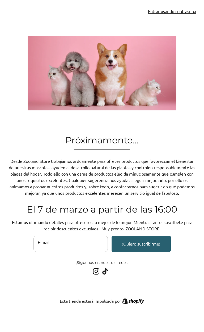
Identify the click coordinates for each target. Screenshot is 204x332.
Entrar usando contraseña (172, 11)
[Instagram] (96, 271)
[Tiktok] (105, 271)
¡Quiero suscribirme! (141, 243)
